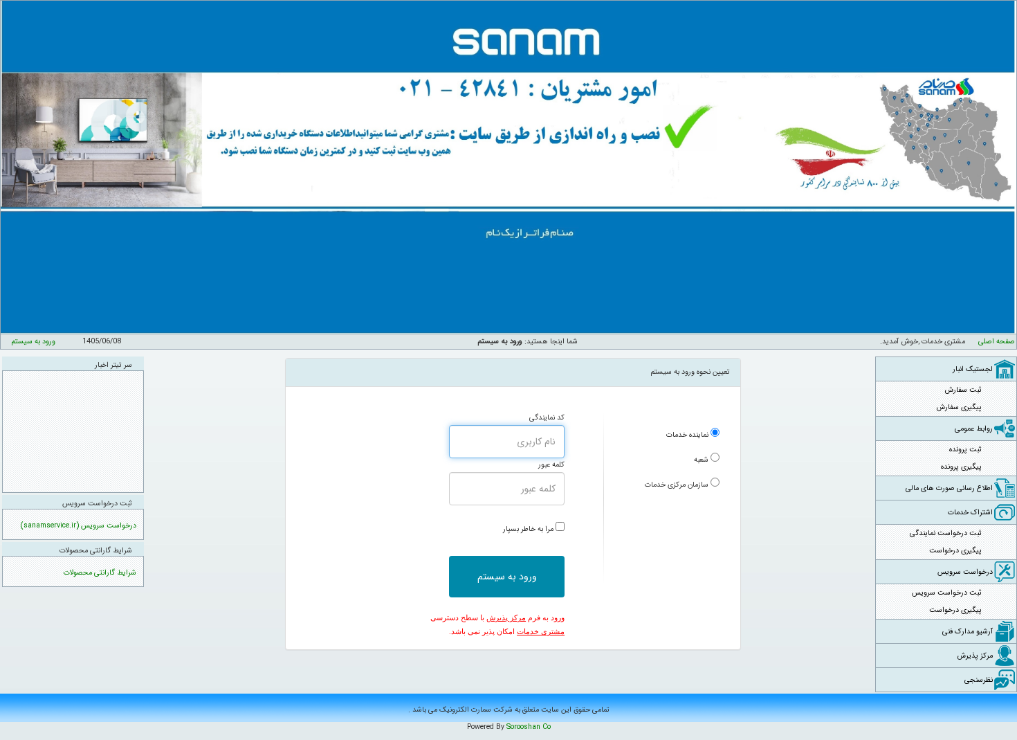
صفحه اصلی (996, 342)
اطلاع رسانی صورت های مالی (949, 488)
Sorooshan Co (528, 727)
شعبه (701, 460)
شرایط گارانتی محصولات (100, 573)
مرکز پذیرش (975, 656)
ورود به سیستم (33, 342)
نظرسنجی (978, 680)
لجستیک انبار (973, 369)
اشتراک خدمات (970, 512)
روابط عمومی (974, 429)
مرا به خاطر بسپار (528, 529)
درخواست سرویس (965, 572)
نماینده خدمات (687, 435)
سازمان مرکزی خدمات (676, 485)
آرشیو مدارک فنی (967, 632)
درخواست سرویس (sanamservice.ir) (78, 526)
